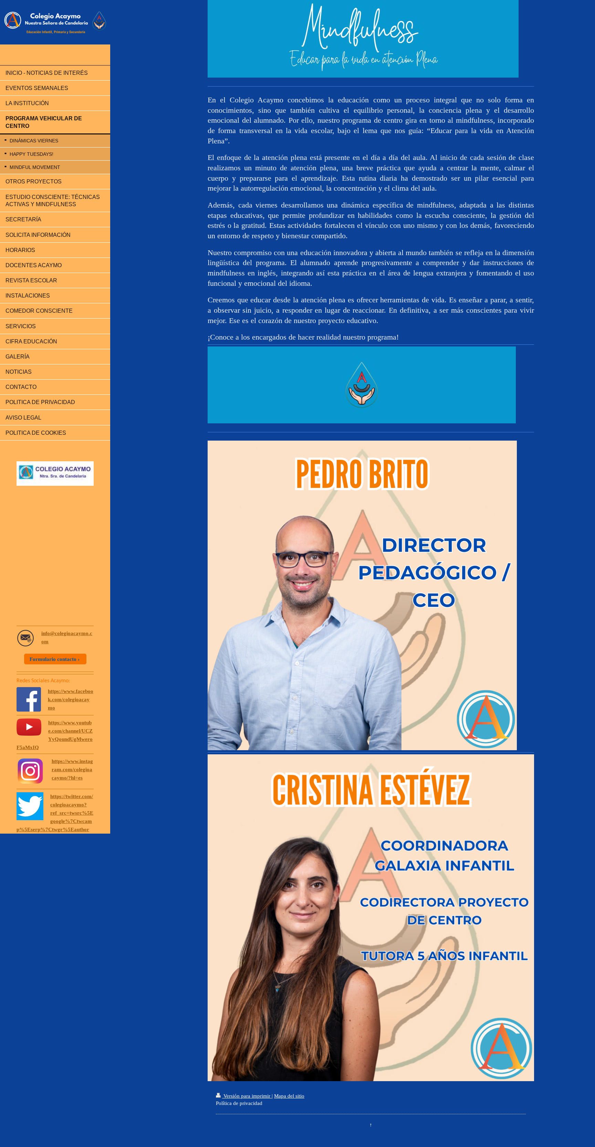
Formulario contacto (53, 659)
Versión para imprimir (247, 1096)
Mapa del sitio (289, 1096)
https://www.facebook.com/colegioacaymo (70, 699)
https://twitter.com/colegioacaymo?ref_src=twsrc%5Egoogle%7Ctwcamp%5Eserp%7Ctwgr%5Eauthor (55, 813)
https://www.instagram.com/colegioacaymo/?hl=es (72, 769)
